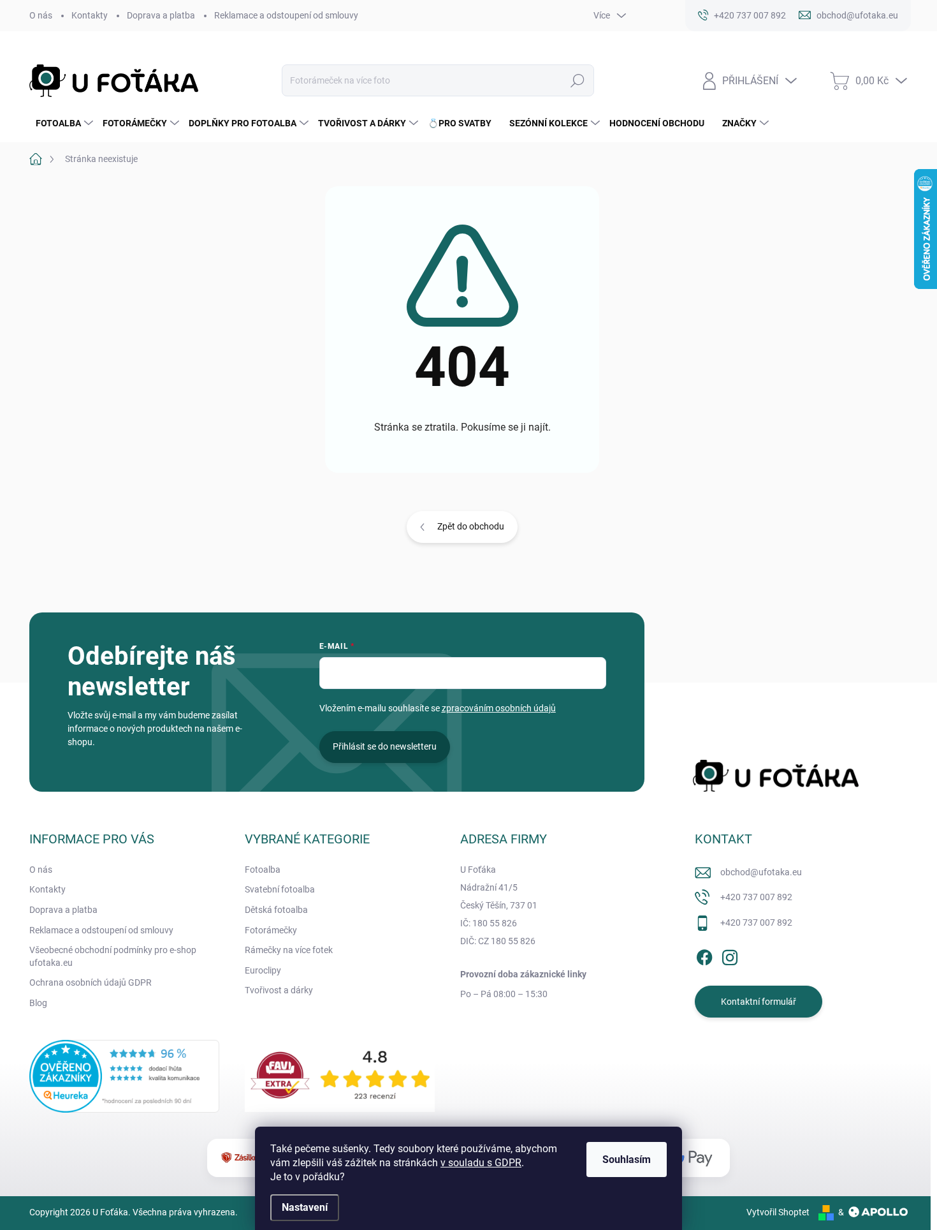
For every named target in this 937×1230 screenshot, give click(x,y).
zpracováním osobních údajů (499, 708)
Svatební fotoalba (280, 889)
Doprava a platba (161, 15)
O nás (40, 15)
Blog (38, 1003)
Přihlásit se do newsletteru (385, 746)
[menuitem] (62, 123)
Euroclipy (263, 970)
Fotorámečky (271, 930)
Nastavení (305, 1207)
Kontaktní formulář (758, 1002)
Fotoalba (262, 869)
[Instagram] (729, 955)
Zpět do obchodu (470, 526)
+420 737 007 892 (756, 897)
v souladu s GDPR (480, 1163)
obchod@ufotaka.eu (761, 872)
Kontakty (89, 15)
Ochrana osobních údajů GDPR (90, 982)
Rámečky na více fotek (289, 950)
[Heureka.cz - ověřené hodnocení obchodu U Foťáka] (124, 1076)
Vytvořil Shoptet (778, 1212)
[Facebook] (704, 955)
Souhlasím (626, 1159)
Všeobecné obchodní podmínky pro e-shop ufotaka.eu (112, 956)
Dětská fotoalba (276, 910)
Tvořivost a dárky (279, 990)
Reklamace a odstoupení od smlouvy (286, 15)
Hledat (577, 80)
